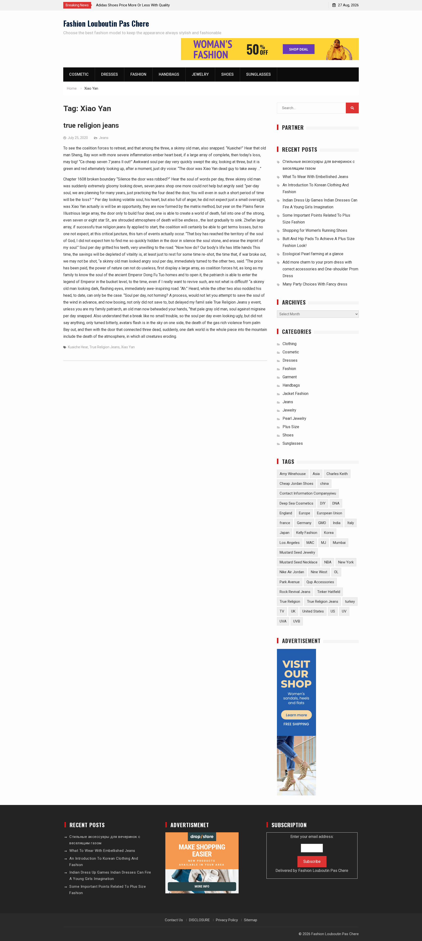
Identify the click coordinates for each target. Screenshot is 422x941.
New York (346, 562)
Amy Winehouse (293, 474)
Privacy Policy (227, 920)
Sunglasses (258, 74)
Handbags (169, 74)
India (336, 523)
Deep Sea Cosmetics (296, 503)
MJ (323, 542)
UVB (296, 621)
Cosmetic (79, 74)
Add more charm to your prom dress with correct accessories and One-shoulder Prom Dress (320, 269)
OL (336, 572)
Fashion (138, 74)
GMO (322, 523)
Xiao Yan (128, 347)
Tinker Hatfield (328, 592)
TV (282, 611)
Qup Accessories (320, 582)
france (285, 523)
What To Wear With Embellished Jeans (315, 176)
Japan (284, 532)
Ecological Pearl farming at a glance (313, 254)
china (324, 483)
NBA (327, 562)
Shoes (227, 74)
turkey (350, 601)
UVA (283, 621)
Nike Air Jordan (292, 572)
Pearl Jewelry (294, 418)
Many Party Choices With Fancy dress (315, 284)
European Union (329, 513)
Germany (304, 523)
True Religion (290, 601)
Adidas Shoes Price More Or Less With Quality (133, 5)
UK (293, 611)
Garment (290, 377)
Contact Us (174, 920)
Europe (304, 513)
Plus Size (291, 426)
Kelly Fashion (306, 532)
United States (313, 611)
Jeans (103, 138)
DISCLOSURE (199, 920)
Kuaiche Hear (78, 347)
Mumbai (339, 542)
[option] (140, 5)
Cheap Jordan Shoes (296, 483)
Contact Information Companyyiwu (308, 493)
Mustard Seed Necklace (298, 562)
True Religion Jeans (104, 347)
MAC (310, 542)
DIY (323, 503)
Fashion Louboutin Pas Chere (106, 23)
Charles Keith (337, 474)
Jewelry (200, 74)
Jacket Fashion (295, 393)
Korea (329, 532)
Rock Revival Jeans (295, 592)
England (286, 513)
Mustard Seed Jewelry (297, 552)
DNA (335, 503)
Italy (350, 523)
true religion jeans (91, 125)
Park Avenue (290, 582)
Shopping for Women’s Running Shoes (315, 230)
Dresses (109, 74)
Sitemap (250, 920)
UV (344, 611)
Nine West (319, 572)
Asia (316, 474)
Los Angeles (290, 542)
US (333, 611)
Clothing (289, 343)
